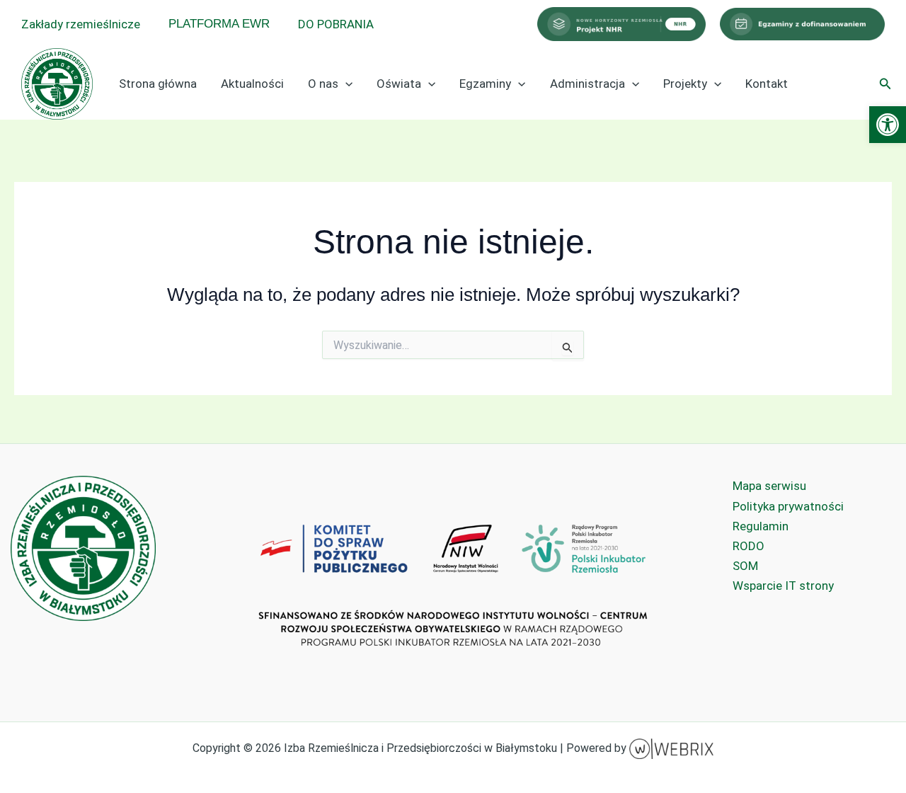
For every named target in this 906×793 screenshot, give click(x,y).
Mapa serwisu (769, 486)
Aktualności (252, 83)
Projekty (685, 83)
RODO (748, 546)
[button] (887, 124)
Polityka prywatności (788, 506)
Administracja (587, 83)
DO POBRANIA (336, 24)
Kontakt (766, 83)
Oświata (399, 83)
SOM (745, 566)
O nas (323, 83)
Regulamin (761, 526)
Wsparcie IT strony (783, 585)
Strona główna (158, 83)
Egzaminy (485, 83)
